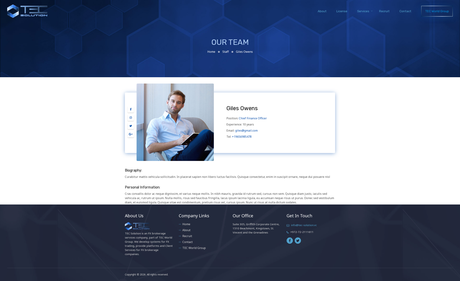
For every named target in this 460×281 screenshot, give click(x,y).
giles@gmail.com (246, 130)
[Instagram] (131, 118)
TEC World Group (437, 11)
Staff (225, 52)
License (341, 11)
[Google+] (131, 135)
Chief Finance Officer (253, 118)
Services (363, 11)
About (322, 11)
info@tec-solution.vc (304, 225)
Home (211, 52)
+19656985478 (242, 137)
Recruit (384, 11)
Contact (405, 11)
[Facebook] (131, 110)
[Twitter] (131, 127)
